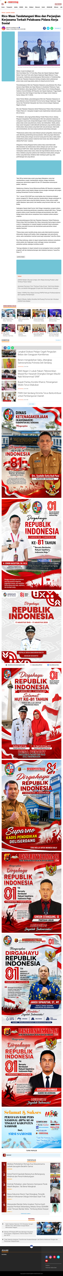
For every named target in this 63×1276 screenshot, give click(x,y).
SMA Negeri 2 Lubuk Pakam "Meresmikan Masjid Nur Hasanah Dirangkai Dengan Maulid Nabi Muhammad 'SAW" (39, 374)
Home (3, 7)
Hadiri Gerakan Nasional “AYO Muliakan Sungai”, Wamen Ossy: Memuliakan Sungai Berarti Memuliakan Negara (19, 1225)
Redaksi (48, 1265)
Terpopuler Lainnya (25, 1213)
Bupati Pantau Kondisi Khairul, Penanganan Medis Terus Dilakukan (38, 383)
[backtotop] (31, 1246)
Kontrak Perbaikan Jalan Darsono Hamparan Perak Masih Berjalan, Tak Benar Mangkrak (27, 1185)
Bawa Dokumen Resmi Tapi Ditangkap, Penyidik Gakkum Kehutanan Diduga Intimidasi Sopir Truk (26, 1195)
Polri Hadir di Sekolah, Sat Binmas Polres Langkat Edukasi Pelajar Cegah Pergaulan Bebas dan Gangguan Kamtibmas (37, 352)
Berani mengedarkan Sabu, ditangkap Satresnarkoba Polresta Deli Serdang (35, 361)
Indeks (16, 7)
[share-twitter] (48, 28)
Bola (26, 7)
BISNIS (21, 7)
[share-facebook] (44, 28)
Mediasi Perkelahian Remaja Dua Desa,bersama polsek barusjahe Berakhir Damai (26, 1165)
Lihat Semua (31, 404)
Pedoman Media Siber (51, 1267)
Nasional (8, 1155)
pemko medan (10, 12)
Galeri (43, 7)
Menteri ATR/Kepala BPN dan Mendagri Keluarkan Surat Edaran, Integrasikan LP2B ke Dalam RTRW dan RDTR (18, 1233)
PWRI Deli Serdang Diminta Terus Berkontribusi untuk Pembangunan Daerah (39, 394)
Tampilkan (58, 340)
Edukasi (31, 7)
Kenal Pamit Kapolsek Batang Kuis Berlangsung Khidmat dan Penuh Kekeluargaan (26, 1175)
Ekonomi (37, 7)
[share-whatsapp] (51, 28)
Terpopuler (9, 7)
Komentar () (58, 28)
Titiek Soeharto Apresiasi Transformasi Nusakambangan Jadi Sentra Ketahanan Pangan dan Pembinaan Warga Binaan (31, 1240)
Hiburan (56, 7)
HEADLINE (49, 7)
